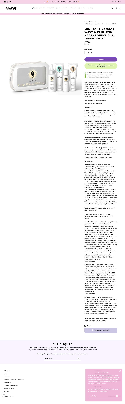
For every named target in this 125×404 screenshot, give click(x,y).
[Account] (116, 8)
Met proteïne (112, 318)
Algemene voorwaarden (11, 385)
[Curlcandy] (10, 8)
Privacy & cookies (9, 388)
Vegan (93, 320)
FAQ (5, 374)
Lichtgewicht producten (101, 318)
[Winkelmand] (120, 8)
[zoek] (113, 8)
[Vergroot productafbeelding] (45, 58)
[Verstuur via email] (87, 326)
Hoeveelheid (88, 49)
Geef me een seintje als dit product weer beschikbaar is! (101, 65)
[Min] (85, 52)
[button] (90, 326)
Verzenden (7, 377)
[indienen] (117, 396)
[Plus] (91, 52)
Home (85, 21)
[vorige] (44, 1)
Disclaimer (7, 391)
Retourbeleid (8, 382)
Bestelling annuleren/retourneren (14, 379)
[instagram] (7, 2)
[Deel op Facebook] (85, 326)
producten (91, 21)
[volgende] (81, 1)
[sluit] (120, 371)
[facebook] (5, 2)
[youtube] (10, 2)
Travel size (87, 320)
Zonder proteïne (101, 320)
